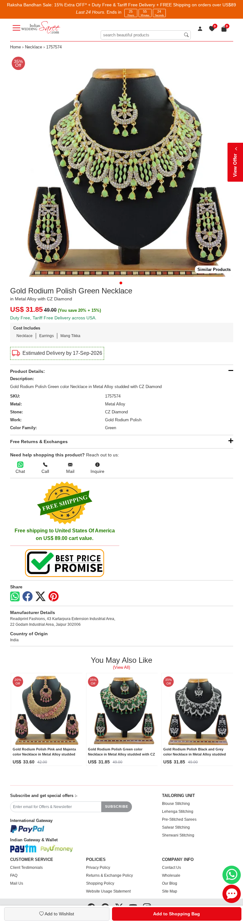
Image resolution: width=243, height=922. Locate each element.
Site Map (169, 891)
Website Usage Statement (108, 891)
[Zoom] (121, 165)
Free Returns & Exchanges (39, 441)
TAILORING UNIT (178, 795)
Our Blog (169, 883)
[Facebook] (27, 596)
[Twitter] (40, 596)
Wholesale (171, 875)
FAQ (13, 875)
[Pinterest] (53, 596)
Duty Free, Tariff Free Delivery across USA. (53, 317)
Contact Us (171, 867)
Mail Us (16, 883)
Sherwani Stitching (178, 835)
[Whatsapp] (15, 596)
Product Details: (27, 371)
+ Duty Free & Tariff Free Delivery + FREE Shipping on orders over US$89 (162, 4)
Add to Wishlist (59, 913)
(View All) (121, 667)
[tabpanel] (121, 165)
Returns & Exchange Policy (109, 875)
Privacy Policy (98, 867)
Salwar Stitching (176, 827)
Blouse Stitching (176, 803)
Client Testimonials (26, 867)
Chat (20, 471)
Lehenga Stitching (177, 811)
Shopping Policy (100, 883)
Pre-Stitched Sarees (179, 819)
